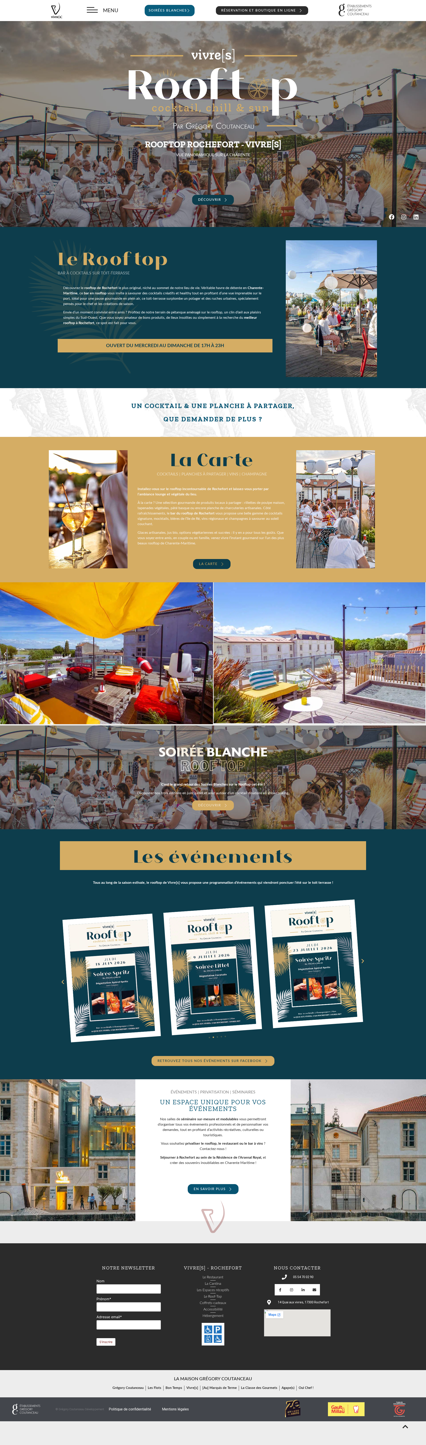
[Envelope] (314, 1289)
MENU (110, 10)
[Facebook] (391, 217)
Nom (101, 1281)
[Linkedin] (416, 217)
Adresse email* (109, 1317)
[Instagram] (403, 217)
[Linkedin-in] (303, 1289)
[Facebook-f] (280, 1289)
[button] (5, 654)
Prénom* (104, 1299)
